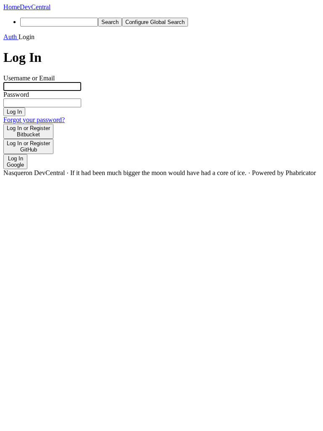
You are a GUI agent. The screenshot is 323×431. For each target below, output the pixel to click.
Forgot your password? (34, 119)
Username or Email (29, 78)
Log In (14, 112)
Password (16, 94)
